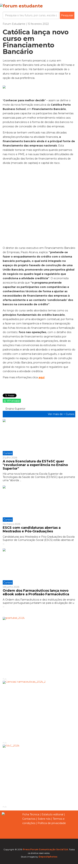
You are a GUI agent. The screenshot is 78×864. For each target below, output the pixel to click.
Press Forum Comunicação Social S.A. (45, 849)
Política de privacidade (52, 823)
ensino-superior (15, 408)
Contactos (28, 818)
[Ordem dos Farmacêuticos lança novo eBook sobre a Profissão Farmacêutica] (39, 566)
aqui (41, 377)
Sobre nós (44, 818)
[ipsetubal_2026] (39, 647)
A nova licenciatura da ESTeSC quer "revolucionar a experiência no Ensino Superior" (35, 465)
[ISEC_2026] (39, 775)
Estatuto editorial (52, 814)
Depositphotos (48, 856)
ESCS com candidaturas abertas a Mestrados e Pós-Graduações (32, 529)
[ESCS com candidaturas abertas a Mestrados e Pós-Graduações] (39, 504)
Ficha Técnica (30, 814)
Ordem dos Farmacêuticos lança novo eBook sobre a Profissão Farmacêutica (36, 592)
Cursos (70, 414)
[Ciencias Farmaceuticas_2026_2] (39, 711)
